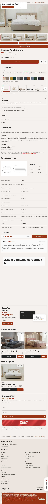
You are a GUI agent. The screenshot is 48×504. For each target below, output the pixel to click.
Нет (20, 6)
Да (8, 6)
